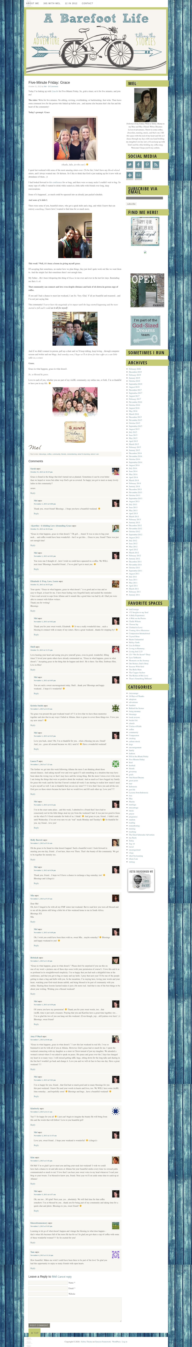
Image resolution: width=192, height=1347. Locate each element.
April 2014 (133, 477)
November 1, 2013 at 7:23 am (41, 764)
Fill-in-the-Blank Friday (138, 756)
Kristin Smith (36, 705)
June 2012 (133, 543)
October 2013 (134, 495)
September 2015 (135, 426)
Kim (32, 1157)
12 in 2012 (71, 3)
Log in (124, 1341)
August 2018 (134, 387)
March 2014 (134, 480)
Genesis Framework (103, 1341)
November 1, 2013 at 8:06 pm (41, 1040)
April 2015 (133, 441)
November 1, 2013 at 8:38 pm (45, 870)
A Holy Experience (136, 615)
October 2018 (134, 381)
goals (131, 774)
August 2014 (134, 465)
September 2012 (135, 534)
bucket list (133, 720)
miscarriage (133, 807)
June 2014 (133, 471)
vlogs (131, 852)
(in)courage (133, 693)
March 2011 (134, 588)
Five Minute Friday (137, 759)
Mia (32, 895)
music (131, 810)
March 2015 (134, 444)
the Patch (132, 837)
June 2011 (133, 579)
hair (130, 783)
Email (71, 1288)
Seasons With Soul (136, 666)
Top (36, 1333)
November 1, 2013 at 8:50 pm (45, 1004)
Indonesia (133, 786)
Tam (32, 1252)
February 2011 (135, 591)
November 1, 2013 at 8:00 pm (45, 504)
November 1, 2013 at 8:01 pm (45, 556)
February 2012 (135, 555)
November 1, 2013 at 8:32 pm (45, 805)
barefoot (132, 705)
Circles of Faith (135, 726)
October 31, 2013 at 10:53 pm (41, 584)
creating (132, 738)
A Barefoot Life (96, 41)
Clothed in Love (135, 627)
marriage (132, 804)
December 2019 (135, 372)
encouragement (135, 747)
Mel (45, 86)
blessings (42, 454)
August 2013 (134, 501)
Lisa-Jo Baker (134, 645)
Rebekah (34, 957)
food (131, 762)
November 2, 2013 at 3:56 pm (41, 1161)
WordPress (116, 1341)
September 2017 (135, 393)
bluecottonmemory (39, 1222)
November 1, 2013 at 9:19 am (41, 899)
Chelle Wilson (135, 621)
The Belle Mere (135, 669)
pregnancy (133, 816)
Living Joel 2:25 (135, 651)
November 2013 (135, 492)
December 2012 (135, 525)
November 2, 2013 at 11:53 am (45, 1135)
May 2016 (133, 411)
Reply (32, 493)
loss (130, 795)
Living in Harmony (137, 648)
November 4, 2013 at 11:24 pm (41, 1255)
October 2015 (134, 423)
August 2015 (134, 429)
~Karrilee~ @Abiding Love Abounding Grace (51, 525)
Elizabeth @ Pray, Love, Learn (44, 581)
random (132, 819)
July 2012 (133, 540)
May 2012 (133, 546)
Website (72, 1293)
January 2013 (134, 522)
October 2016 (134, 405)
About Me (32, 3)
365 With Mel (52, 3)
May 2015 (133, 438)
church (132, 723)
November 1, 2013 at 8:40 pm (45, 932)
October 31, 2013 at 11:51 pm (41, 650)
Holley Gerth (134, 642)
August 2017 (134, 396)
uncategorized (135, 849)
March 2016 (134, 414)
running (132, 828)
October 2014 (134, 459)
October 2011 (134, 567)
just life (132, 789)
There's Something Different (140, 678)
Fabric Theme (86, 1341)
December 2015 (135, 417)
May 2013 (133, 510)
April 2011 (133, 585)
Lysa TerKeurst (135, 657)
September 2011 (135, 570)
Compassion (134, 735)
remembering (72, 454)
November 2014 (135, 456)
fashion (132, 753)
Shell (32, 646)
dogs (131, 744)
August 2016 (134, 408)
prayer (131, 813)
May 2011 (133, 582)
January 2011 (134, 594)
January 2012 (134, 558)
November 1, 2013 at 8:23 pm (45, 736)
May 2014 (133, 474)
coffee (49, 454)
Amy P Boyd (36, 1036)
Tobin (131, 840)
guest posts (133, 780)
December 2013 (135, 489)
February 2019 (135, 375)
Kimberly (34, 1108)
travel (131, 846)
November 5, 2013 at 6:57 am (45, 1194)
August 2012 (134, 537)
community (56, 454)
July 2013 (133, 504)
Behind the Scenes (136, 708)
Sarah (33, 468)
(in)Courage (134, 609)
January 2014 (134, 486)
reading (132, 822)
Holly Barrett (36, 839)
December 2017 (135, 390)
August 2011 (134, 573)
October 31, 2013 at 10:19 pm (41, 472)
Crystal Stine (134, 636)
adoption (132, 699)
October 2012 (134, 531)
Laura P (34, 761)
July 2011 (133, 576)
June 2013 (133, 507)
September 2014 (135, 462)
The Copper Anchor (137, 672)
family (131, 750)
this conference (55, 182)
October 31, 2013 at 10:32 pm (41, 529)
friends (63, 454)
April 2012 (133, 549)
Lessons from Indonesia (138, 792)
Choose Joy (133, 624)
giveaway (133, 771)
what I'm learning (84, 454)
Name (71, 1282)
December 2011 (135, 561)
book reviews (134, 717)
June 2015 (133, 435)
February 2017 (135, 399)
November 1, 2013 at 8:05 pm (45, 680)
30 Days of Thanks (136, 696)
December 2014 (135, 453)
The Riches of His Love (138, 675)
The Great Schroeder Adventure (141, 834)
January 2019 (134, 378)
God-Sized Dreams (136, 777)
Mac (131, 798)
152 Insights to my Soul (138, 612)
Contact (87, 3)
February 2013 (135, 519)
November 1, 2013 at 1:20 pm (41, 961)
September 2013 (135, 498)
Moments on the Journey (139, 660)
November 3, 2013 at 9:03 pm (41, 1226)
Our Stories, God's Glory (138, 663)
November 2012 (135, 528)
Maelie (132, 801)
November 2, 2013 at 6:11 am (41, 1112)
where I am (95, 454)
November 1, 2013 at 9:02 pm (45, 1080)
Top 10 (132, 843)
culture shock (134, 741)
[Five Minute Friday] (75, 442)
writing (132, 861)
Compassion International (139, 633)
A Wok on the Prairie (137, 618)
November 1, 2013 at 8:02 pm (45, 621)
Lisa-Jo (55, 91)
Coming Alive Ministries (139, 630)
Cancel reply (65, 1276)
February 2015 (135, 447)
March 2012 (134, 552)
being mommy (135, 711)
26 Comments (53, 86)
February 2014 (135, 483)
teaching (132, 831)
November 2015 (135, 420)
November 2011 (135, 564)
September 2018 (135, 384)
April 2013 (133, 513)
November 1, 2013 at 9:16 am (41, 843)
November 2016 (135, 402)
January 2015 (134, 450)
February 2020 (135, 369)
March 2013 (134, 516)
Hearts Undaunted (136, 639)
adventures (133, 702)
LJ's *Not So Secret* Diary (139, 654)
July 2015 (133, 432)
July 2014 (133, 468)
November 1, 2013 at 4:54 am (41, 709)
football (132, 765)
